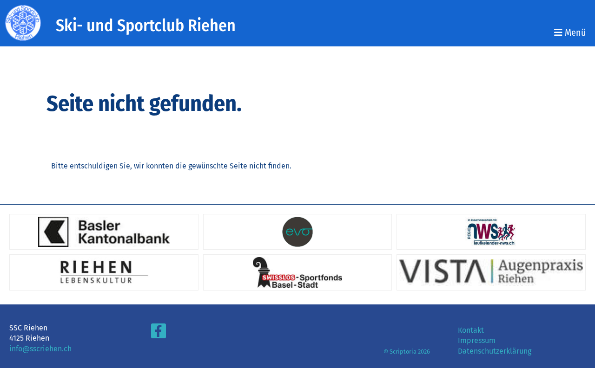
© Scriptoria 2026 (406, 351)
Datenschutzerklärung (494, 351)
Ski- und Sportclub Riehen (146, 25)
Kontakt (471, 330)
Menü (574, 32)
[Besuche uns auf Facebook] (158, 333)
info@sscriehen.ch (40, 348)
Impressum (477, 340)
